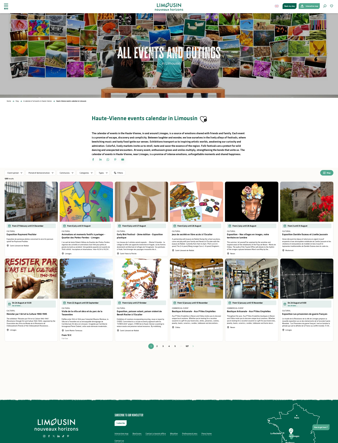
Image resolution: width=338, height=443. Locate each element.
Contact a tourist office (156, 433)
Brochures (137, 433)
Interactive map (121, 433)
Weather (174, 433)
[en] (276, 6)
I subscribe (120, 423)
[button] (325, 6)
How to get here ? (321, 427)
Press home (206, 433)
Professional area (189, 433)
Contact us (119, 440)
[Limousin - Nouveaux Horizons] (169, 6)
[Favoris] (332, 6)
